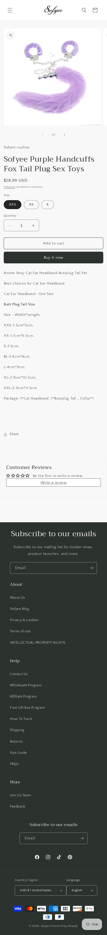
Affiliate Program (23, 697)
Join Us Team (20, 795)
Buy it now (53, 257)
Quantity (10, 215)
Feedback (17, 807)
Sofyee (45, 926)
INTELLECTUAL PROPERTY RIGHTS (37, 643)
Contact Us (19, 674)
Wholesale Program (26, 685)
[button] (9, 10)
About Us (17, 598)
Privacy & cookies (24, 620)
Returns (16, 742)
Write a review (53, 482)
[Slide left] (42, 134)
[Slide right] (64, 134)
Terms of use (20, 631)
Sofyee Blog (19, 609)
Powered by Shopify (64, 926)
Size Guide (18, 753)
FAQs (14, 764)
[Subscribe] (91, 568)
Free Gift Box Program (27, 708)
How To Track (21, 719)
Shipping (9, 187)
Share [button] (14, 434)
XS (31, 205)
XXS (12, 205)
